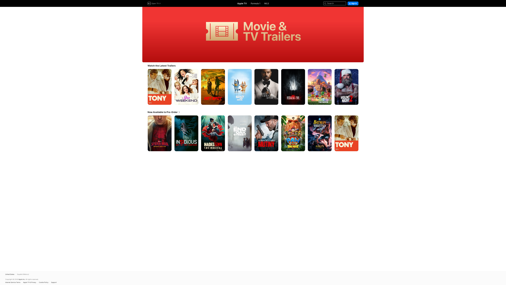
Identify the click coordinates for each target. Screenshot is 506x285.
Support (54, 282)
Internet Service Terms (12, 282)
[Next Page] (361, 87)
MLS (266, 3)
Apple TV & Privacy (29, 282)
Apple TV (242, 3)
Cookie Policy (43, 282)
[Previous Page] (145, 87)
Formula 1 (255, 3)
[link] (164, 112)
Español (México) (23, 274)
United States (9, 274)
